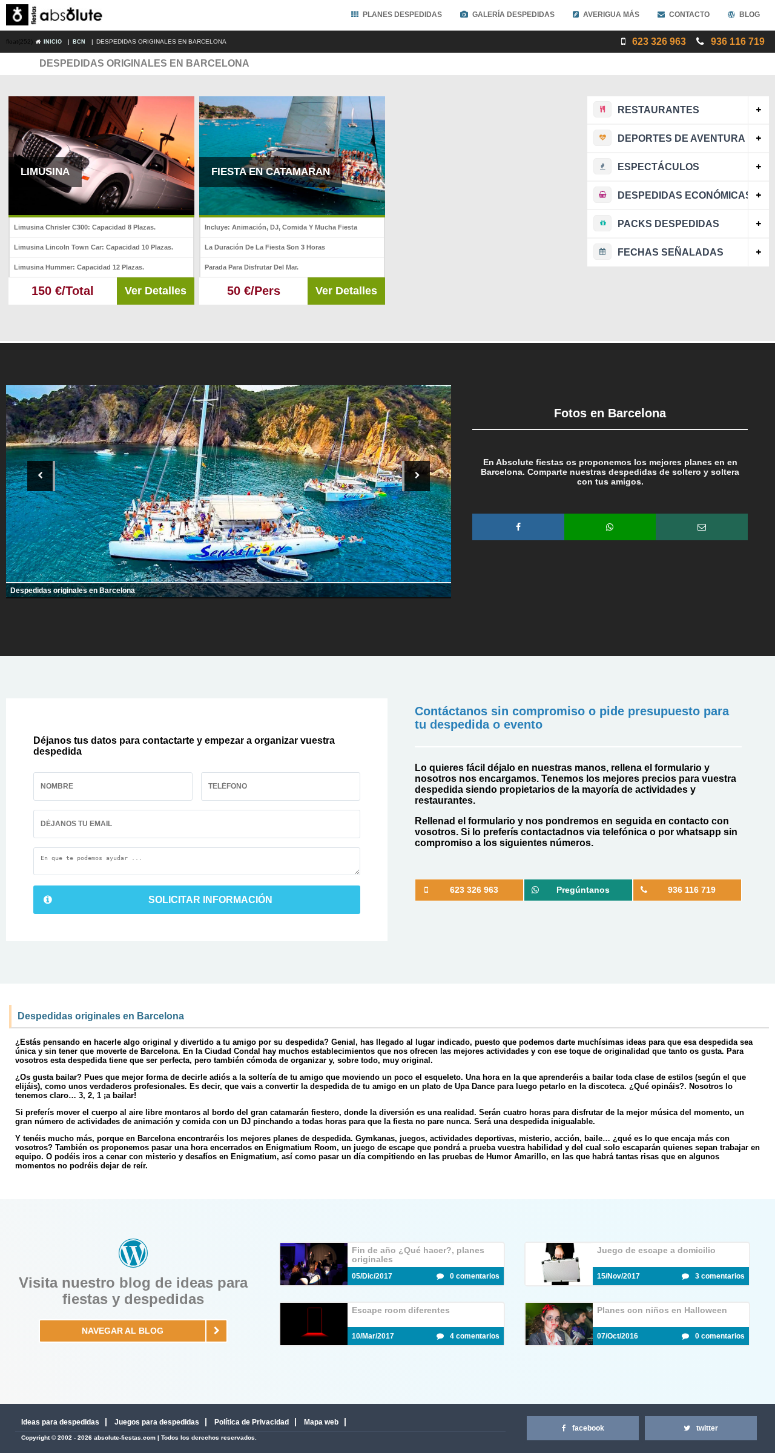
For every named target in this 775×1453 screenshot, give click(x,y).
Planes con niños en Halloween (662, 1310)
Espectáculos (658, 167)
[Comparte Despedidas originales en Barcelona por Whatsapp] (610, 527)
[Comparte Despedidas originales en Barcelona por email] (702, 527)
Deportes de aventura (681, 138)
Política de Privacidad (251, 1422)
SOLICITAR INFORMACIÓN (210, 900)
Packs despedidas (668, 224)
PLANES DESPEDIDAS (402, 14)
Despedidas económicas (685, 195)
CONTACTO (689, 14)
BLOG (749, 14)
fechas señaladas (671, 252)
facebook (588, 1428)
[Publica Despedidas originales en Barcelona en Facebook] (518, 527)
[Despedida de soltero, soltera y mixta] (57, 15)
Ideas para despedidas (60, 1422)
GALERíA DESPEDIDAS (513, 14)
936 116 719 (736, 41)
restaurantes (658, 110)
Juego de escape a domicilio (656, 1250)
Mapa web (321, 1422)
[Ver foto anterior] (41, 476)
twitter (707, 1428)
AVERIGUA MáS (611, 14)
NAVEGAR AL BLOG (122, 1331)
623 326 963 (658, 41)
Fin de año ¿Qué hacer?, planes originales (418, 1254)
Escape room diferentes (401, 1310)
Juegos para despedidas (156, 1422)
